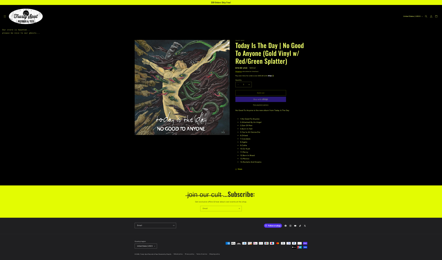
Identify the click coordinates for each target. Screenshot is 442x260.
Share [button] (240, 169)
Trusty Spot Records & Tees (149, 254)
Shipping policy (214, 254)
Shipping (238, 71)
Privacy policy (189, 254)
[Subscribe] (239, 208)
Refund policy (178, 254)
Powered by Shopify (165, 254)
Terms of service (201, 254)
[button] (4, 16)
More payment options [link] (260, 105)
